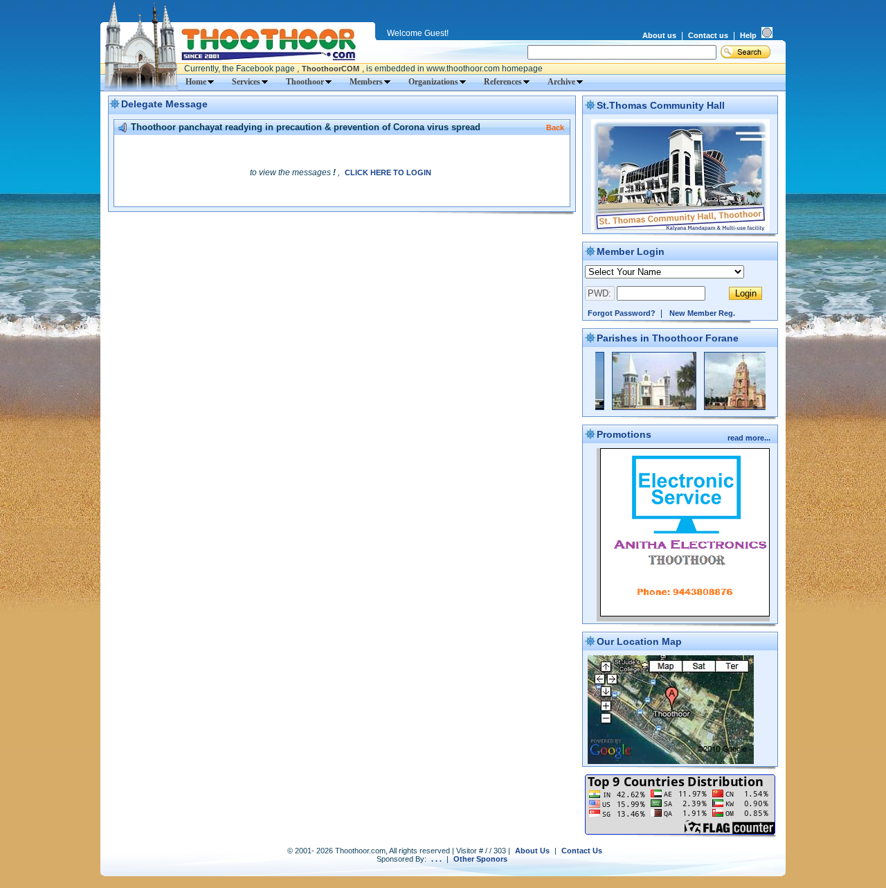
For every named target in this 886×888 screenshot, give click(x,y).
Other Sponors (480, 859)
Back (555, 127)
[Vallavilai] (727, 407)
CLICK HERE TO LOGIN (388, 172)
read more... (749, 438)
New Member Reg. (702, 313)
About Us (532, 850)
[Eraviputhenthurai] (635, 407)
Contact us (708, 35)
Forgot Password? (622, 313)
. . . (436, 859)
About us (659, 35)
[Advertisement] (342, 239)
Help (748, 35)
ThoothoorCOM (330, 68)
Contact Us (581, 850)
